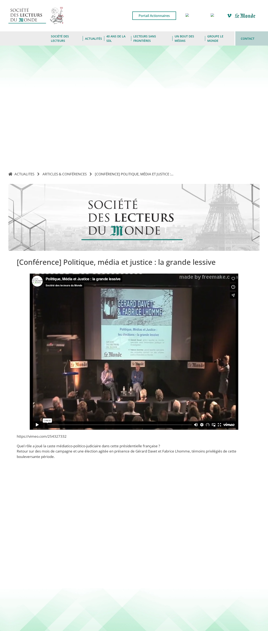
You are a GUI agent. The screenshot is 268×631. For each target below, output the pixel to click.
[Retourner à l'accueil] (28, 38)
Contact (247, 39)
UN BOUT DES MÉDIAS (184, 38)
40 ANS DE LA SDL (115, 38)
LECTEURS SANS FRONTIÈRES (144, 38)
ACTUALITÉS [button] (93, 39)
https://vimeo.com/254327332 (42, 436)
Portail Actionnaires (154, 15)
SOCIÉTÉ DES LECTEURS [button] (60, 38)
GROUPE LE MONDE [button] (215, 38)
